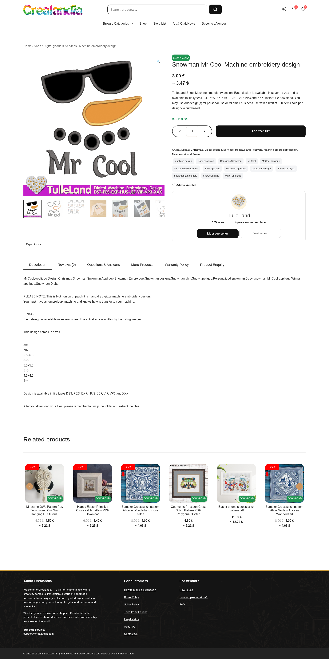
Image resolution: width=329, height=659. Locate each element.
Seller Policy (131, 604)
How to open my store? (194, 597)
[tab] (37, 265)
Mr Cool (252, 161)
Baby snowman (206, 161)
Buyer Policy (131, 597)
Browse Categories (116, 23)
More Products (142, 265)
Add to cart (261, 131)
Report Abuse (33, 244)
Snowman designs (261, 168)
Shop (143, 23)
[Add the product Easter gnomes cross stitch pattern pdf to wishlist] (252, 470)
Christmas (197, 149)
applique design (183, 161)
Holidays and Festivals (248, 149)
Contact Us (130, 633)
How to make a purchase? (140, 589)
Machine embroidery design (98, 46)
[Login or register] (284, 10)
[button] (158, 61)
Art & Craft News (184, 23)
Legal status (131, 619)
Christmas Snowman (231, 161)
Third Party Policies (135, 611)
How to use (186, 589)
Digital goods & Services (60, 46)
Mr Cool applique (271, 161)
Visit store (260, 233)
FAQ (182, 604)
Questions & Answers (103, 265)
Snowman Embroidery (185, 175)
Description (37, 265)
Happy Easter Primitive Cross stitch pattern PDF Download (92, 510)
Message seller (217, 233)
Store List (159, 23)
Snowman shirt (211, 175)
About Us (129, 626)
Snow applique (212, 168)
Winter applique (233, 175)
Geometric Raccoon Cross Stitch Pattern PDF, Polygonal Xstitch (188, 510)
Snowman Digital (286, 168)
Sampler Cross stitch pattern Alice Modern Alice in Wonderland (284, 510)
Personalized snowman (186, 168)
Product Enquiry (212, 265)
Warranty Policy (177, 265)
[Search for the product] (215, 9)
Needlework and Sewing (186, 154)
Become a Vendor (214, 23)
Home (27, 46)
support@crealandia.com (38, 633)
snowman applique (236, 168)
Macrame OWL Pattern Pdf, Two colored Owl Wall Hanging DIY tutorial (44, 510)
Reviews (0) (67, 265)
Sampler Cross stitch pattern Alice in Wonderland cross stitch (140, 510)
